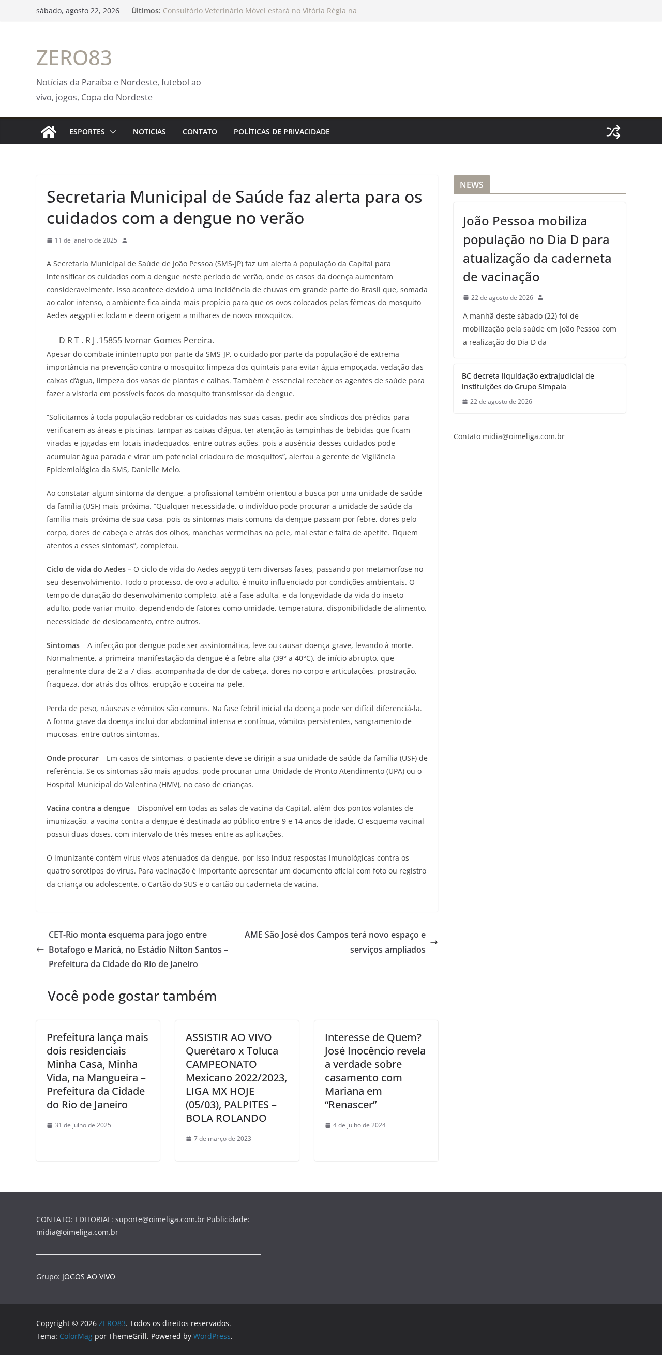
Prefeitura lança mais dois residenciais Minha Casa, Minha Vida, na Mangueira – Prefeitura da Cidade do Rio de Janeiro (97, 1070)
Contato (200, 132)
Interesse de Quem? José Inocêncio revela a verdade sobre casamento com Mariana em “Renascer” (375, 1070)
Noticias (149, 132)
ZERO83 (74, 57)
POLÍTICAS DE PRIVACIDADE (282, 132)
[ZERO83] (48, 131)
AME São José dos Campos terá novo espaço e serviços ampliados (335, 942)
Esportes (87, 132)
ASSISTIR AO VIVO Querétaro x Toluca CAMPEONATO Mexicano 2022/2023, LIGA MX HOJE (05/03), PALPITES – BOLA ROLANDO (236, 1077)
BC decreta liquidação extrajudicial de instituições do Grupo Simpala (528, 381)
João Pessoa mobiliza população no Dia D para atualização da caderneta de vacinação (537, 248)
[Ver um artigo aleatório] (613, 131)
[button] (110, 132)
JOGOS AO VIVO (88, 1277)
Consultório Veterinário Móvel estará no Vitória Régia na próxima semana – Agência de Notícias (260, 16)
